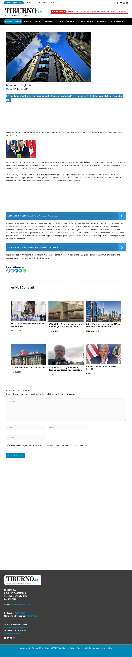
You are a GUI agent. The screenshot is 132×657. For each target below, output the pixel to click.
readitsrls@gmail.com (20, 604)
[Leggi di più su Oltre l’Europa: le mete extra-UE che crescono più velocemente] (103, 311)
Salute (60, 21)
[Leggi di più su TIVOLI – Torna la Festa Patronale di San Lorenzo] (28, 311)
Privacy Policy (69, 648)
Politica (38, 21)
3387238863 (31, 616)
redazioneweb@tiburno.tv (16, 627)
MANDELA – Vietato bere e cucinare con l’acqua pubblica (77, 12)
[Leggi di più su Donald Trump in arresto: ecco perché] (103, 354)
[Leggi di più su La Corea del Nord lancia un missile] (28, 354)
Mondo (9, 89)
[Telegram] (20, 271)
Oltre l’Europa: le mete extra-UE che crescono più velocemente (103, 325)
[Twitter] (118, 3)
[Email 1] (127, 3)
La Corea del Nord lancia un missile (28, 367)
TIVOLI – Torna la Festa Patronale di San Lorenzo (28, 324)
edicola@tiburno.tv (13, 634)
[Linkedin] (16, 271)
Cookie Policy (83, 648)
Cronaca (27, 21)
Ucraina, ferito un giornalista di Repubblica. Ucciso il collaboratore (65, 368)
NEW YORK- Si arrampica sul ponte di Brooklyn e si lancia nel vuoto (65, 325)
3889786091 (21, 613)
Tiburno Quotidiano (13, 21)
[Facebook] (115, 3)
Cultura (79, 21)
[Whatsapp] (24, 271)
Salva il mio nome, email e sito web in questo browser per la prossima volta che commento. (48, 445)
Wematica (107, 648)
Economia (49, 21)
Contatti (55, 3)
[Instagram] (124, 3)
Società (90, 21)
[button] (64, 2)
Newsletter (41, 3)
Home (29, 3)
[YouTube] (121, 3)
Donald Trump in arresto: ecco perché (101, 367)
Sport (69, 21)
